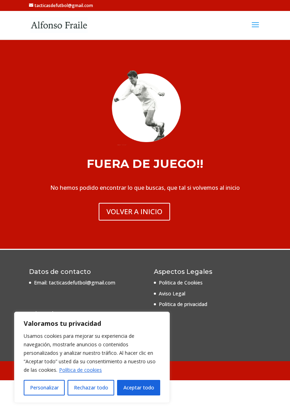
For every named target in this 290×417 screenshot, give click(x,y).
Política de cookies (80, 369)
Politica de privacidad (183, 304)
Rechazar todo (91, 387)
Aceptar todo (138, 387)
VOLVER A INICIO (134, 211)
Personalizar (44, 387)
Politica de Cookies (181, 282)
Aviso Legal (172, 293)
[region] (92, 357)
